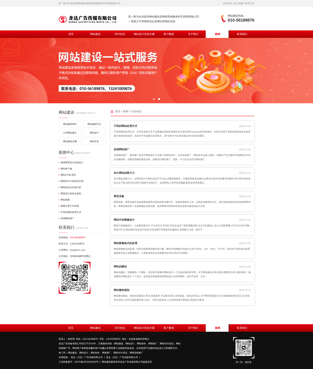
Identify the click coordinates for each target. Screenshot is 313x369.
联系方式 (249, 3)
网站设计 (94, 132)
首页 (71, 34)
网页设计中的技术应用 (72, 181)
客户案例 (169, 34)
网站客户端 (66, 168)
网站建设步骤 (70, 141)
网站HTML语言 (68, 175)
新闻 (217, 34)
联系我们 (242, 34)
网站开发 (94, 141)
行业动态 (136, 111)
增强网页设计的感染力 (72, 162)
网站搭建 (65, 199)
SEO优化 (119, 34)
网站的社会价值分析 (71, 187)
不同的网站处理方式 (71, 212)
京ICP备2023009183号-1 (87, 362)
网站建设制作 (70, 124)
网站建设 (95, 34)
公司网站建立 (70, 132)
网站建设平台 (94, 124)
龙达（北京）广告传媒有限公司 (87, 357)
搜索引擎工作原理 (70, 206)
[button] (154, 99)
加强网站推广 (67, 218)
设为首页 (227, 3)
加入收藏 (238, 3)
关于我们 (193, 34)
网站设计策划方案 (144, 34)
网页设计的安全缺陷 (71, 193)
